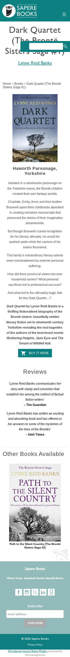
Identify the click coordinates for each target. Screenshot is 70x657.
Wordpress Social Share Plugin (27, 651)
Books (18, 83)
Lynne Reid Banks (35, 63)
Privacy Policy (35, 645)
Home (7, 83)
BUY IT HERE (39, 353)
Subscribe (35, 606)
